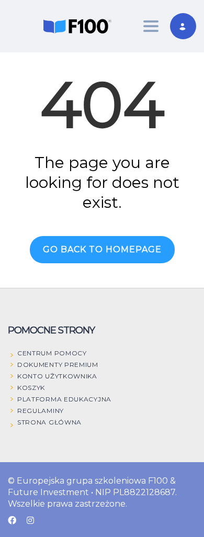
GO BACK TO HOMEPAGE (102, 249)
